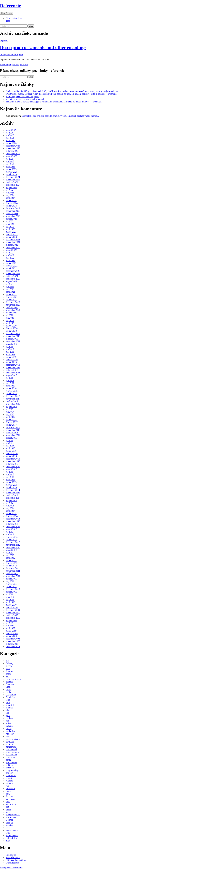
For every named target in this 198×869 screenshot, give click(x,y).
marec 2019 (11, 357)
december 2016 (13, 427)
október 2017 (12, 401)
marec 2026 (11, 143)
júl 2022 (9, 252)
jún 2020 (10, 318)
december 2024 (13, 177)
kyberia (9, 726)
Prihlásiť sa (11, 855)
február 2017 (12, 422)
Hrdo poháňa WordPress (11, 867)
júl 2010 (9, 594)
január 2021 (11, 299)
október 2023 (12, 213)
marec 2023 (11, 232)
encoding (4, 64)
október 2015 (12, 464)
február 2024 (12, 203)
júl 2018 (9, 378)
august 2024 (11, 187)
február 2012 (12, 563)
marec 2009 (11, 631)
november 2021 (13, 273)
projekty (9, 773)
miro (21, 54)
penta (8, 760)
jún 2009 (10, 625)
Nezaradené (11, 749)
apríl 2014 (10, 511)
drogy (8, 674)
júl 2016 (9, 440)
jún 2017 (10, 412)
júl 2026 (9, 132)
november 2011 (13, 571)
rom (7, 786)
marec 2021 (11, 294)
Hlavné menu (6, 13)
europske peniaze (14, 679)
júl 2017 (9, 409)
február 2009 (12, 633)
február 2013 (12, 537)
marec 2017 (11, 419)
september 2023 (13, 216)
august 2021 (11, 281)
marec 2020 (11, 325)
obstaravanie (11, 754)
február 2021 (12, 297)
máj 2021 (10, 289)
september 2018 (13, 372)
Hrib (8, 700)
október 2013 (12, 524)
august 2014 (11, 500)
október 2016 (12, 432)
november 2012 (13, 545)
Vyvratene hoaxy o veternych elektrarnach (25, 99)
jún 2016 (10, 443)
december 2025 (13, 145)
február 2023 (12, 234)
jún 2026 (10, 135)
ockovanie (10, 757)
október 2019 (12, 338)
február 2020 (12, 328)
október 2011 (12, 573)
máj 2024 (10, 195)
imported (4, 40)
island (8, 710)
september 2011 (13, 576)
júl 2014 (9, 503)
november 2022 (13, 242)
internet (9, 707)
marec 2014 (11, 513)
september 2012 (13, 547)
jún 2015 (10, 474)
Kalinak (9, 718)
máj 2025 (10, 164)
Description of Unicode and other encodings (43, 47)
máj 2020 (10, 320)
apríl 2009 (10, 628)
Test (8, 21)
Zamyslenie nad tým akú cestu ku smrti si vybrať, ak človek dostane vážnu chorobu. (60, 116)
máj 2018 (10, 383)
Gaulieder (10, 697)
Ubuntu (9, 820)
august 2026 (11, 130)
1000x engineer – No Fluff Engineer (22, 96)
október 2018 (12, 370)
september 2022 (13, 247)
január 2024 (11, 205)
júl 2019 (9, 346)
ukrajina (9, 822)
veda (8, 827)
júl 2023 (9, 221)
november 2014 (13, 492)
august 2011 (11, 578)
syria (8, 812)
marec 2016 (11, 451)
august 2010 (11, 591)
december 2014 (13, 490)
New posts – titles (14, 18)
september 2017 (13, 404)
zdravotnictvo (12, 835)
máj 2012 (10, 555)
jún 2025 (10, 161)
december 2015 (13, 458)
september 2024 (13, 185)
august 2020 (11, 312)
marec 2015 (11, 482)
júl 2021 (9, 284)
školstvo (9, 796)
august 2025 (11, 156)
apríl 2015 (10, 479)
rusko (8, 791)
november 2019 (13, 336)
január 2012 (11, 565)
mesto (8, 736)
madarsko (10, 731)
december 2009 (13, 610)
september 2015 (13, 466)
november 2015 (13, 461)
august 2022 (11, 250)
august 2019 (11, 344)
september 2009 (13, 618)
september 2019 (13, 341)
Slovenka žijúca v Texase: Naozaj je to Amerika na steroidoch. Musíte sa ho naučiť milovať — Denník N (54, 101)
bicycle (9, 666)
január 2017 (11, 425)
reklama (9, 783)
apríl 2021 (10, 292)
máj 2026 (10, 138)
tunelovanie (11, 817)
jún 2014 (10, 505)
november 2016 (13, 430)
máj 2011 (10, 581)
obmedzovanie (12, 752)
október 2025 (12, 151)
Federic (9, 681)
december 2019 (13, 333)
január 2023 (11, 237)
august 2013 (11, 529)
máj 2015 (10, 477)
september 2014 (13, 498)
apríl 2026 (10, 140)
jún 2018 (10, 380)
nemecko (10, 744)
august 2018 (11, 375)
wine (8, 833)
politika (9, 765)
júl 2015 (9, 472)
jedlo (8, 715)
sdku (8, 793)
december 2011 (13, 568)
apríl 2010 (10, 602)
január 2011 (11, 586)
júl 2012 (9, 552)
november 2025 (13, 148)
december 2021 (13, 271)
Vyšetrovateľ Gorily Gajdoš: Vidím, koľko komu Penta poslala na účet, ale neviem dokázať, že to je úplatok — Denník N (61, 94)
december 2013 (13, 518)
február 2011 (11, 584)
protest (9, 778)
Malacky (10, 733)
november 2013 (13, 521)
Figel (8, 687)
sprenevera (11, 804)
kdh (7, 720)
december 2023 (13, 208)
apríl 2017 (10, 417)
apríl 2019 (10, 354)
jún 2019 (10, 349)
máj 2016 (10, 445)
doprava (9, 671)
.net (7, 660)
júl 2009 (9, 623)
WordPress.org (12, 862)
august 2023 (11, 219)
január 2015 (11, 487)
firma (8, 689)
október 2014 (12, 495)
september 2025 (13, 153)
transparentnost (13, 814)
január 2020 (11, 331)
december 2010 (13, 589)
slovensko (10, 799)
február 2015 (12, 485)
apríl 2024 (10, 198)
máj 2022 (10, 258)
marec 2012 (11, 560)
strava (8, 809)
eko (7, 676)
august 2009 (11, 620)
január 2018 (11, 393)
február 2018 (12, 391)
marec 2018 (11, 388)
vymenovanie (12, 830)
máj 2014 (10, 508)
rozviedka (10, 788)
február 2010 (12, 607)
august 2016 (11, 438)
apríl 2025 (10, 166)
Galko (8, 692)
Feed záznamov (13, 857)
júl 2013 (9, 532)
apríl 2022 (10, 260)
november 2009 (13, 612)
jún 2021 (10, 286)
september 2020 (13, 310)
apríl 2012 (10, 558)
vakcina (9, 825)
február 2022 (12, 265)
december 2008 (13, 638)
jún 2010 (10, 597)
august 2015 (11, 469)
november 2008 (13, 641)
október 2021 (12, 276)
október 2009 (12, 615)
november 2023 (13, 211)
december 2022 (13, 239)
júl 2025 (9, 159)
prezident (10, 767)
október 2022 (12, 245)
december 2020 (13, 302)
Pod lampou (11, 762)
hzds (8, 702)
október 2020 (12, 307)
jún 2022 (10, 255)
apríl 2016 (10, 448)
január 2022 (11, 268)
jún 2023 (10, 224)
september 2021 (13, 278)
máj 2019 (10, 352)
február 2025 (12, 172)
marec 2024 (11, 200)
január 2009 (11, 636)
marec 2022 (11, 263)
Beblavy (9, 663)
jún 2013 (10, 534)
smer (8, 801)
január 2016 (11, 456)
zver (8, 840)
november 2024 (13, 179)
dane (8, 668)
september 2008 (13, 646)
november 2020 (13, 305)
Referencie (10, 5)
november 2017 (13, 398)
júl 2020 (9, 315)
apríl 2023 (10, 229)
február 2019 (12, 359)
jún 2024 (10, 192)
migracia (10, 741)
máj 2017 (10, 414)
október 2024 (12, 182)
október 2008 (12, 644)
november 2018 (13, 367)
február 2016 (12, 453)
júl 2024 (9, 190)
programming (14, 64)
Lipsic (8, 728)
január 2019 (11, 362)
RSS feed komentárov (16, 860)
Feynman (10, 684)
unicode (24, 64)
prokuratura (11, 775)
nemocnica (11, 747)
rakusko (9, 780)
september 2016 (13, 435)
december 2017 (13, 396)
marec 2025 (11, 169)
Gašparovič (11, 694)
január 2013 (11, 539)
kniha (8, 723)
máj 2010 (10, 599)
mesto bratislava (13, 739)
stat (7, 807)
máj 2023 (10, 226)
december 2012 (13, 542)
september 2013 (13, 526)
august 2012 (11, 550)
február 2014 (12, 516)
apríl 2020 (10, 323)
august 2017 (11, 406)
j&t (7, 713)
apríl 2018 (10, 385)
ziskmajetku (11, 838)
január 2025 (11, 174)
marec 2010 (11, 605)
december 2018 (13, 365)
